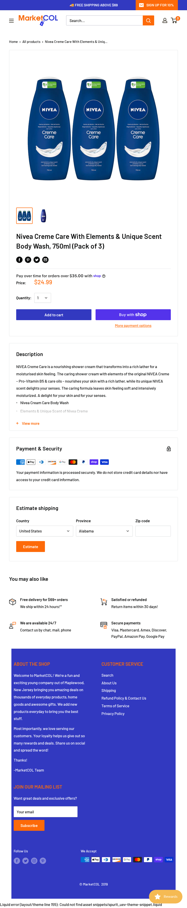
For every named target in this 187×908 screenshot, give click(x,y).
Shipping (108, 690)
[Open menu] (11, 20)
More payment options (133, 325)
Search (107, 675)
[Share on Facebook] (19, 259)
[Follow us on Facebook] (17, 860)
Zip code (142, 520)
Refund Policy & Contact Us (123, 698)
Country (22, 520)
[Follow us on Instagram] (34, 860)
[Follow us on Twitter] (25, 860)
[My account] (165, 20)
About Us (109, 682)
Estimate (30, 546)
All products (31, 42)
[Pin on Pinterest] (28, 259)
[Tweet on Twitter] (37, 259)
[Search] (148, 20)
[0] (174, 20)
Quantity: (23, 297)
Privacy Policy (113, 713)
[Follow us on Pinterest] (43, 860)
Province (83, 520)
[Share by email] (45, 259)
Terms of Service (115, 705)
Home (13, 42)
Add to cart (53, 314)
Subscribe (29, 825)
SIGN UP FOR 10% (160, 5)
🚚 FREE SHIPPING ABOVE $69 (94, 5)
